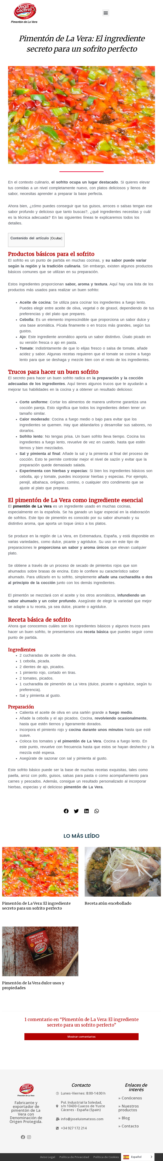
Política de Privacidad (74, 1157)
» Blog (124, 1117)
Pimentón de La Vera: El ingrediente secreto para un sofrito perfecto (36, 906)
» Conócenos (130, 1097)
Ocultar (56, 238)
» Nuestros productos (128, 1107)
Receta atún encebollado (108, 903)
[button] (105, 12)
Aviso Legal (47, 1157)
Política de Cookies (106, 1157)
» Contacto (128, 1126)
